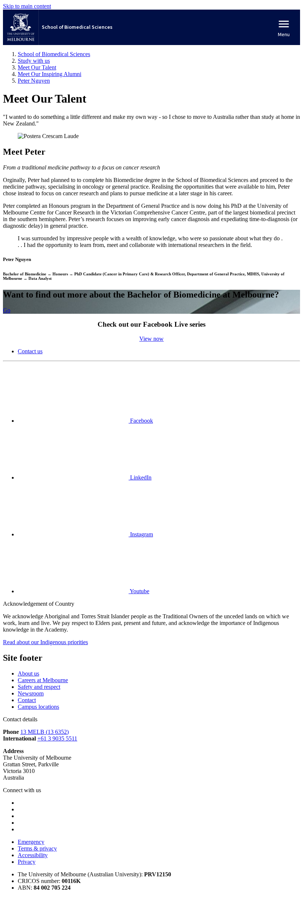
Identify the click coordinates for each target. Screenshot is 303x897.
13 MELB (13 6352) (44, 732)
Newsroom (31, 693)
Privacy (26, 862)
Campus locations (38, 707)
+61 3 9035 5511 (57, 738)
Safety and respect (39, 687)
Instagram (141, 534)
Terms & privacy (37, 848)
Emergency (31, 842)
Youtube (139, 591)
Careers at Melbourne (43, 680)
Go (6, 310)
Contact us (30, 351)
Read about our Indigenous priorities (45, 642)
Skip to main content (27, 6)
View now (151, 339)
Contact (27, 700)
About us (28, 673)
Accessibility (33, 855)
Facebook (141, 420)
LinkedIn (140, 477)
